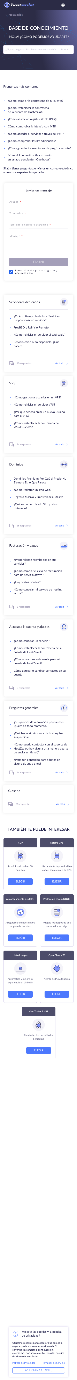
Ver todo (59, 363)
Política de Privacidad (24, 1363)
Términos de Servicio (54, 1363)
